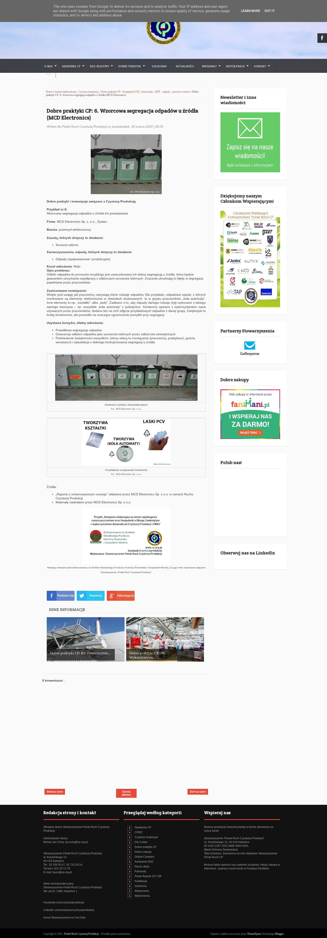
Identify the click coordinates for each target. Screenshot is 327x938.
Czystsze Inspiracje (88, 91)
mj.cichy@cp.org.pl (76, 842)
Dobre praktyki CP (111, 91)
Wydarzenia (142, 890)
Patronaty (140, 871)
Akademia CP (143, 827)
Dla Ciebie (141, 842)
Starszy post (198, 791)
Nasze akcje (142, 866)
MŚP (158, 91)
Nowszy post (55, 791)
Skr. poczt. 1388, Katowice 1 (60, 891)
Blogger (279, 933)
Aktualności (185, 66)
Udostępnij (125, 595)
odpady (166, 91)
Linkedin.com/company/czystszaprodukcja (68, 910)
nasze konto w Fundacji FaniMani (249, 868)
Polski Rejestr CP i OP (148, 876)
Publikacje (141, 881)
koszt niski (147, 91)
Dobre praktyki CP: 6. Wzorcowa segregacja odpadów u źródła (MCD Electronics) (122, 114)
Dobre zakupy (143, 851)
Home (49, 91)
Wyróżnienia (142, 895)
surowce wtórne (181, 91)
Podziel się (65, 595)
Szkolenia (159, 66)
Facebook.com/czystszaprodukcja (63, 902)
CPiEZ (138, 832)
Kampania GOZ (131, 91)
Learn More (250, 11)
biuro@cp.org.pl (62, 872)
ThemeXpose (254, 933)
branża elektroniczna (66, 91)
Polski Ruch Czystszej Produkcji (81, 933)
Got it (269, 11)
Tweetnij (95, 595)
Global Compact (144, 856)
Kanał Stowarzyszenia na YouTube (64, 917)
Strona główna (126, 793)
